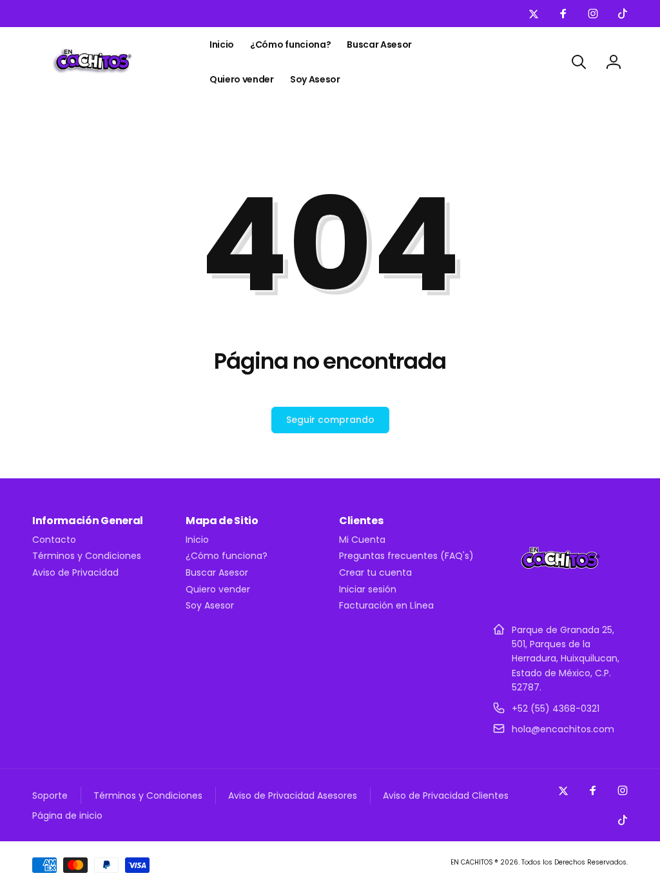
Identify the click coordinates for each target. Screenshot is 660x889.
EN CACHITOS (472, 862)
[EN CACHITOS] (560, 598)
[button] (579, 62)
